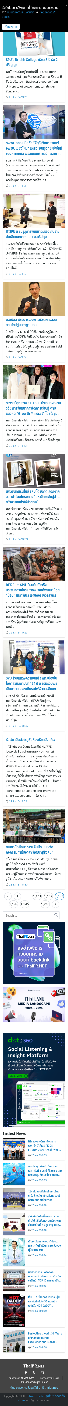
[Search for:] (31, 915)
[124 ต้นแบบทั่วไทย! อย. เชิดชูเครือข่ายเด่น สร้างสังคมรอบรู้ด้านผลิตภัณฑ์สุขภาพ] (14, 1199)
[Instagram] (42, 1372)
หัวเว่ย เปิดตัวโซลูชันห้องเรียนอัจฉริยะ (30, 739)
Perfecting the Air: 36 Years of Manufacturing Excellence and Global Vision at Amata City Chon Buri (45, 1342)
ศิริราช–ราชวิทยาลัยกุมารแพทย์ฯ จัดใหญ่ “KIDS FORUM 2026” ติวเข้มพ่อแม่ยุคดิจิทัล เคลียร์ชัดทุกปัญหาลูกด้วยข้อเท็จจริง (45, 1150)
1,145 (24, 904)
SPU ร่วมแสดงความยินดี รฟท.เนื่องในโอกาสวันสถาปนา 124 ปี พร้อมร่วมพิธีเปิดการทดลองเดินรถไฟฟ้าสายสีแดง (31, 683)
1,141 (37, 896)
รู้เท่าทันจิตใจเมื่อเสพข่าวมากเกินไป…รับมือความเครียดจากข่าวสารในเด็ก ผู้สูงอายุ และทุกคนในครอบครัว (44, 1222)
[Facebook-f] (25, 1372)
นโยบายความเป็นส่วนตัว (20, 12)
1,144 (13, 904)
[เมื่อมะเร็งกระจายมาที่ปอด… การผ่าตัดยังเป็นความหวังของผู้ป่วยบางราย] (14, 1252)
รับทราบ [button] (11, 27)
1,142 (48, 896)
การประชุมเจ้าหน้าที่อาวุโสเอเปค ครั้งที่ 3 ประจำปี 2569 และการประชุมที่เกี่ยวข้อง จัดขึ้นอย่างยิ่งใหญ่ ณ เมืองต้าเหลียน (45, 1172)
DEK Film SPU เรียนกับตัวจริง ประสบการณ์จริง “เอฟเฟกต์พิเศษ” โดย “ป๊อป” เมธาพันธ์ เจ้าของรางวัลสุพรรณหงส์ (33, 592)
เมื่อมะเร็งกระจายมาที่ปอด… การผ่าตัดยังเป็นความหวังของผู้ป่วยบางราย (44, 1245)
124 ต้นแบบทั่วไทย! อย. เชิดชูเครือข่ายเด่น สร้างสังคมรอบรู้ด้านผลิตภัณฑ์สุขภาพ (44, 1195)
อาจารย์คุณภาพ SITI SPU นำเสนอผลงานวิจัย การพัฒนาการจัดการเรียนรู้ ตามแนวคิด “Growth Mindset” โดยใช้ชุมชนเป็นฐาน (33, 411)
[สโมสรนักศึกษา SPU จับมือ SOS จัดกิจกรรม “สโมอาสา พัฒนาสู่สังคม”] (34, 826)
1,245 (45, 904)
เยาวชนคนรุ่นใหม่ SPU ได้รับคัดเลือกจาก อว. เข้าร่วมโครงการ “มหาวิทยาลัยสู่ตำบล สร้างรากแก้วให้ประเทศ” (33, 496)
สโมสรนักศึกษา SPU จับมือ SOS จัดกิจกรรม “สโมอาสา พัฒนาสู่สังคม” (29, 849)
